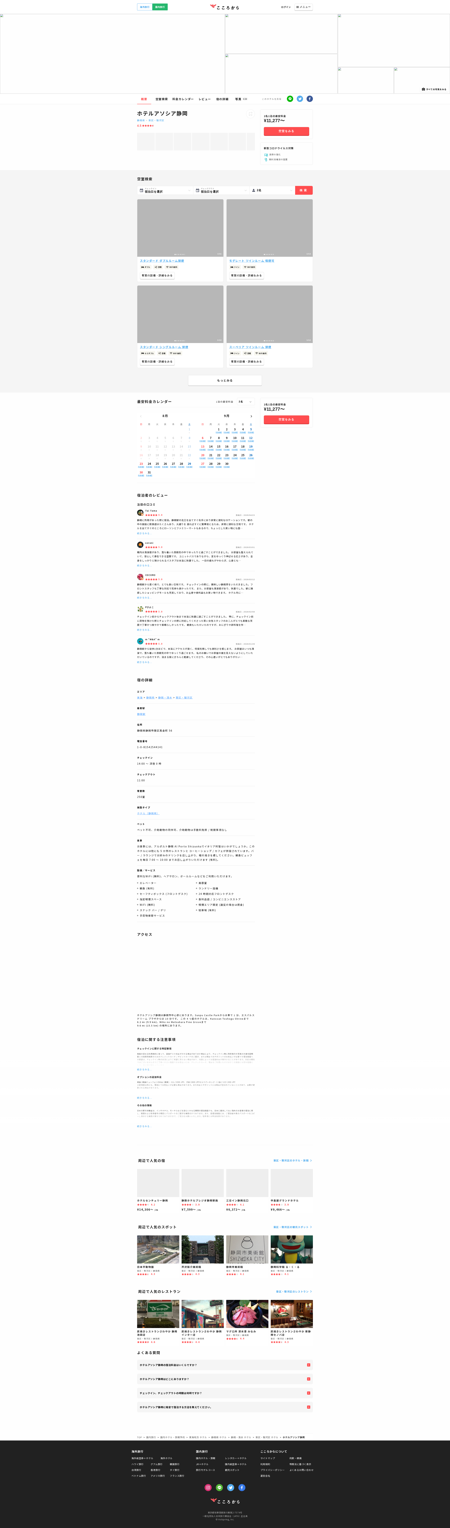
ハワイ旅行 (137, 1464)
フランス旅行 (177, 1475)
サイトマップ (268, 1458)
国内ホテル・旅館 (205, 1458)
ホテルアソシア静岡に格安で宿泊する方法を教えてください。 (176, 1407)
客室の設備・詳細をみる (157, 275)
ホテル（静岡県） (148, 813)
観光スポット (232, 1470)
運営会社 (265, 1475)
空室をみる (286, 131)
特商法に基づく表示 (300, 1464)
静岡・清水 (165, 697)
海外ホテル (166, 1458)
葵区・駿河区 (156, 120)
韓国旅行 (174, 1464)
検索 (304, 190)
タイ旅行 (174, 1470)
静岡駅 (141, 714)
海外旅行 (145, 7)
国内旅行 (160, 7)
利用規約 (265, 1464)
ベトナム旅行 (138, 1475)
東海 (140, 697)
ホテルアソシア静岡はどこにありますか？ (164, 1379)
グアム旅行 (157, 1464)
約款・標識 (296, 1458)
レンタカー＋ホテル (236, 1458)
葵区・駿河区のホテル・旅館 (291, 1160)
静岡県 (141, 120)
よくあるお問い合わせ (302, 1470)
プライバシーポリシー (273, 1470)
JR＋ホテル (202, 1464)
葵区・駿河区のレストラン (292, 1291)
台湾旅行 (136, 1470)
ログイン (286, 7)
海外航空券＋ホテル (142, 1458)
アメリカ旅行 (158, 1475)
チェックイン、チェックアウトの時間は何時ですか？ (171, 1393)
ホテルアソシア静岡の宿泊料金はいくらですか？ (168, 1365)
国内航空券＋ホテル (236, 1464)
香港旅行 (155, 1470)
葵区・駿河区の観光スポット (291, 1227)
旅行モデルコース (205, 1470)
